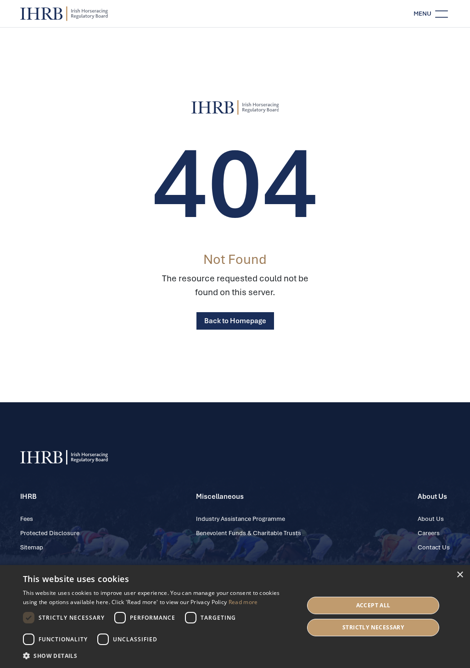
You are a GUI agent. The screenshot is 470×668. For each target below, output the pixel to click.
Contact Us (434, 547)
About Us (431, 519)
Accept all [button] (373, 605)
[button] (159, 655)
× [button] (459, 574)
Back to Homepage (235, 320)
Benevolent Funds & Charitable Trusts (248, 533)
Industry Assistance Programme (240, 519)
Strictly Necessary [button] (373, 627)
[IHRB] (235, 107)
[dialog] (235, 616)
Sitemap (31, 547)
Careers (429, 533)
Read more (243, 602)
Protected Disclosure (49, 533)
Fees (26, 519)
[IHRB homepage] (64, 14)
